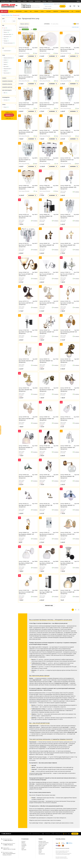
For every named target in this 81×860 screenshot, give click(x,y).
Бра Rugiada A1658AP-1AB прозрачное (47, 419)
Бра (11, 15)
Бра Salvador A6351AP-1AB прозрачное (26, 361)
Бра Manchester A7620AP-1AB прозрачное (48, 132)
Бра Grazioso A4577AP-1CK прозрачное (26, 303)
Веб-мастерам (41, 846)
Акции (23, 848)
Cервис (41, 839)
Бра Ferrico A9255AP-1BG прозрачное (25, 477)
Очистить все (75, 27)
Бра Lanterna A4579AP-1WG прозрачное (26, 419)
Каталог (5, 11)
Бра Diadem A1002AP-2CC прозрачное (46, 160)
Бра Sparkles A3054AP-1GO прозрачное (47, 332)
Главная (3, 15)
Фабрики (23, 842)
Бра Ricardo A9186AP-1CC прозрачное (26, 448)
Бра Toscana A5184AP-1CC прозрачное (47, 274)
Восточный (6, 66)
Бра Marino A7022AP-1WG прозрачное (67, 534)
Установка (31, 1)
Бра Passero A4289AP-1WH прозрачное (67, 448)
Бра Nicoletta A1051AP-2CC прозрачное (47, 105)
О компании (25, 839)
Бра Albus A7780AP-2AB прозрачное (46, 188)
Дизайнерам (38, 1)
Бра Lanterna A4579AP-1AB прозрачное (67, 390)
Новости (40, 851)
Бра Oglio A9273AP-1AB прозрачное (46, 506)
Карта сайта (24, 849)
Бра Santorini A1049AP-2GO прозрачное (47, 77)
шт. (66, 833)
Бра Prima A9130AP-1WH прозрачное (46, 448)
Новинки (23, 846)
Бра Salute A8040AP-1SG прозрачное (46, 361)
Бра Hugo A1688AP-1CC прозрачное (66, 132)
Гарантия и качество (43, 844)
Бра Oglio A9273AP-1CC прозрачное (25, 506)
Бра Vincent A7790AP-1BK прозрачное (67, 50)
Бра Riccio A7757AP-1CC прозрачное (66, 419)
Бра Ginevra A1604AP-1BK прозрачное (67, 592)
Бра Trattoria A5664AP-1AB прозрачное (47, 245)
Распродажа (24, 845)
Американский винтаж (9, 57)
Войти (78, 1)
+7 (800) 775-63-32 (30, 6)
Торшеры (6, 40)
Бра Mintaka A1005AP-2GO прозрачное (26, 132)
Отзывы (25, 1)
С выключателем (7, 50)
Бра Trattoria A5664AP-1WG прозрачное (67, 245)
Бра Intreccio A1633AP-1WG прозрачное (26, 592)
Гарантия (13, 1)
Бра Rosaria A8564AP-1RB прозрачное (67, 477)
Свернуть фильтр (24, 24)
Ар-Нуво (6, 60)
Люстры (6, 32)
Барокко (6, 64)
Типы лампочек (42, 853)
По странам (24, 844)
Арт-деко (6, 62)
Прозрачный (24, 29)
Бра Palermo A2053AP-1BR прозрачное (47, 477)
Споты (6, 38)
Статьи (40, 852)
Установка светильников (43, 842)
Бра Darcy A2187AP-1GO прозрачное (67, 160)
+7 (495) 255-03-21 (30, 7)
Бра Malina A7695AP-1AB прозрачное (46, 563)
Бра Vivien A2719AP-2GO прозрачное (25, 50)
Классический (7, 72)
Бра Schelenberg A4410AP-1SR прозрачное (68, 332)
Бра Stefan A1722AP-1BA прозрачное (25, 332)
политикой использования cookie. (63, 854)
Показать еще (49, 605)
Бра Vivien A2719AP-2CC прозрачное (25, 245)
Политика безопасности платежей (62, 848)
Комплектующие (8, 30)
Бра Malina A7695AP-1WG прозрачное (26, 563)
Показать (8, 115)
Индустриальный (7, 68)
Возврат (19, 1)
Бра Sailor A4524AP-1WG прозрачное (25, 390)
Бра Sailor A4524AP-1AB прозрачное (66, 361)
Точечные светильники (9, 43)
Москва (28, 4)
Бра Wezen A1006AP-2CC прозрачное (67, 216)
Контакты (50, 1)
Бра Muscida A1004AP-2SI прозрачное (67, 105)
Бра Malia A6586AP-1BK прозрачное (66, 563)
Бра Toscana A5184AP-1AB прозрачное (26, 274)
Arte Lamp (6, 99)
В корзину (31, 56)
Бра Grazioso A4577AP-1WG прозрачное (47, 303)
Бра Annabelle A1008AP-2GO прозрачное (26, 188)
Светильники (7, 36)
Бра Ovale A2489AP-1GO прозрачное (67, 77)
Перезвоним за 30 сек (48, 4)
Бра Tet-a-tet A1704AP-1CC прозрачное (67, 274)
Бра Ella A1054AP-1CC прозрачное (24, 160)
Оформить (75, 833)
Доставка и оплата (5, 1)
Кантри (6, 70)
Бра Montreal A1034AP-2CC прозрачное (47, 534)
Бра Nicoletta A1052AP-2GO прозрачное (26, 105)
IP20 (5, 92)
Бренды (44, 1)
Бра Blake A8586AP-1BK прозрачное (46, 216)
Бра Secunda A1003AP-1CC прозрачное (26, 77)
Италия (6, 107)
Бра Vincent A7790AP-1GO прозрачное (47, 50)
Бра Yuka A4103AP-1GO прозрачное (25, 216)
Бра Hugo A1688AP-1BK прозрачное (46, 592)
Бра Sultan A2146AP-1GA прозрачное (67, 303)
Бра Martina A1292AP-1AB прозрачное (46, 390)
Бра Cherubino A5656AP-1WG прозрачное (68, 188)
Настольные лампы (8, 34)
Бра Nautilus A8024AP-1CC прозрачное (67, 506)
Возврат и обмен (42, 845)
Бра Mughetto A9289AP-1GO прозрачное (26, 534)
